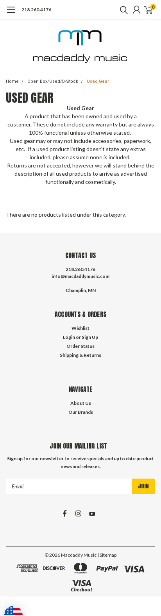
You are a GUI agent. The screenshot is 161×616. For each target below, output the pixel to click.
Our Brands (80, 412)
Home (12, 81)
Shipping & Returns (80, 355)
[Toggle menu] (10, 13)
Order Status (80, 346)
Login (69, 337)
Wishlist (80, 328)
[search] (122, 10)
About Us (80, 403)
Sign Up (90, 337)
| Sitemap (106, 555)
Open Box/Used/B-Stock (52, 81)
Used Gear (98, 81)
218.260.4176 (36, 9)
